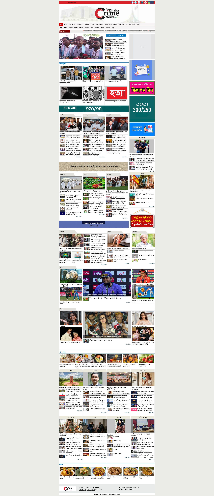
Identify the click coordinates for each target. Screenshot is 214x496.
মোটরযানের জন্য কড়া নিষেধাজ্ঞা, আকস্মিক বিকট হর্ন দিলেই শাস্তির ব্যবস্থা (94, 249)
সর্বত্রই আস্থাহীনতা (142, 259)
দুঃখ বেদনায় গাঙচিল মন (113, 434)
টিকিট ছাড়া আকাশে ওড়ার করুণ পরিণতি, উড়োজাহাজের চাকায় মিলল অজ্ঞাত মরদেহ (116, 150)
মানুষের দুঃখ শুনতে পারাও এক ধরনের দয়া (93, 434)
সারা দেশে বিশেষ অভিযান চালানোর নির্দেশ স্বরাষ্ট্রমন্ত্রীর (111, 31)
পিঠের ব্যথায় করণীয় (119, 251)
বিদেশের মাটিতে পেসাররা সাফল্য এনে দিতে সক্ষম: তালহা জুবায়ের (107, 295)
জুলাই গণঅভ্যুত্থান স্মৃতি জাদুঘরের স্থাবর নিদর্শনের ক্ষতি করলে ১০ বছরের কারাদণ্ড (94, 236)
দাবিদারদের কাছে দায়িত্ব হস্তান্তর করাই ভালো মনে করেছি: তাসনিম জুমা (95, 262)
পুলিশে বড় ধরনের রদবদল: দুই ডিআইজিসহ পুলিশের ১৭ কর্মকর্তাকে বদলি (70, 214)
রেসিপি (138, 24)
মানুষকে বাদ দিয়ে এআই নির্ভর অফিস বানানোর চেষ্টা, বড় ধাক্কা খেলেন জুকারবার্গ (141, 397)
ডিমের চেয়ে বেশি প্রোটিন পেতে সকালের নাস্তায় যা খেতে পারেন (82, 366)
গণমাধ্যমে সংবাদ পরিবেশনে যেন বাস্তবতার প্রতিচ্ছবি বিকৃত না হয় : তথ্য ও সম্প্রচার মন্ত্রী (94, 402)
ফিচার (65, 28)
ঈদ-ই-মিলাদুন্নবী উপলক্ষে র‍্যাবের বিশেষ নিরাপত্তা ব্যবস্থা (64, 260)
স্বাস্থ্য (113, 28)
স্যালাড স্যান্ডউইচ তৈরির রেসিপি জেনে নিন (81, 478)
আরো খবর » (79, 157)
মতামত (71, 28)
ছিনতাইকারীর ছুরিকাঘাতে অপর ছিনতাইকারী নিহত (67, 102)
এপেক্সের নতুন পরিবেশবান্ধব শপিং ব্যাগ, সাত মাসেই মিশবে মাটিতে (93, 195)
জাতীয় (65, 24)
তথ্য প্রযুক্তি (121, 24)
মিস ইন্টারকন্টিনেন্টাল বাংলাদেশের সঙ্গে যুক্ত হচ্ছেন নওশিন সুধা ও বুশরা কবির (143, 343)
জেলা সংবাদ (72, 24)
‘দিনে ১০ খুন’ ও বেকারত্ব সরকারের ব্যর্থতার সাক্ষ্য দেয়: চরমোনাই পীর (115, 58)
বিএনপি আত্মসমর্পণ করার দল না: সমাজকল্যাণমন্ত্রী (73, 57)
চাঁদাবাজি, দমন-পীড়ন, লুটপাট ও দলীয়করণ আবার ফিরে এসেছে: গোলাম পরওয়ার (93, 146)
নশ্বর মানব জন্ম (117, 441)
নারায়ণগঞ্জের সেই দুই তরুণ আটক (113, 81)
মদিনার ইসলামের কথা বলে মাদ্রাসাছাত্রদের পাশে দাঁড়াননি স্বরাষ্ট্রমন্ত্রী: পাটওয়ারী (79, 31)
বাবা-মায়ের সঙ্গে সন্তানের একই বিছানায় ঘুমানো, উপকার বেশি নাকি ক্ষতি (71, 448)
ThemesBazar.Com (114, 494)
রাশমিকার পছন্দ (64, 326)
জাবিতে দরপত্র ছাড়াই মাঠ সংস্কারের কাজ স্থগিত (70, 387)
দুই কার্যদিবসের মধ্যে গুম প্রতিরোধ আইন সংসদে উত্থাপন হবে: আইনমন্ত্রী (70, 150)
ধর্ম (127, 24)
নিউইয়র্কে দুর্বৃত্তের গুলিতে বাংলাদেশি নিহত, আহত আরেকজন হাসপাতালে (118, 393)
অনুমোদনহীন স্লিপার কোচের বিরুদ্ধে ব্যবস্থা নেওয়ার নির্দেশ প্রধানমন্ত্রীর (141, 31)
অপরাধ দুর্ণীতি (108, 24)
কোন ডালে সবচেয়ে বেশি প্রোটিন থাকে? (129, 365)
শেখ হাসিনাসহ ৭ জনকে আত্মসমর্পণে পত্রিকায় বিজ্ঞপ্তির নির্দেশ (141, 453)
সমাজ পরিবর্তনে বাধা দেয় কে (139, 248)
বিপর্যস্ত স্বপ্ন (116, 436)
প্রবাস (61, 28)
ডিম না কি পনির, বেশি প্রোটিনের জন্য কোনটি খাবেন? (98, 365)
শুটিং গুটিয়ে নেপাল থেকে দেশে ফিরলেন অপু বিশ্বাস (106, 337)
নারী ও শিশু (132, 24)
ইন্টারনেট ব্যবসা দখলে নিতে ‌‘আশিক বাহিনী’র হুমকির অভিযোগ (116, 203)
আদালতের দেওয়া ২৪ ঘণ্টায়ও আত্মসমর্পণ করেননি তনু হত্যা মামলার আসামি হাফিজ (95, 241)
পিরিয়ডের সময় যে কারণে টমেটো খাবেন (145, 365)
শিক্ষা (92, 28)
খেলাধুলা (86, 24)
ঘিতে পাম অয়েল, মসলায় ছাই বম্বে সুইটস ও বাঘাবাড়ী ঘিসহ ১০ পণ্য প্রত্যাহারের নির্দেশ (93, 204)
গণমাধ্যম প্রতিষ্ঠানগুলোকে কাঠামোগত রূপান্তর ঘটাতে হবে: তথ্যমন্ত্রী (94, 393)
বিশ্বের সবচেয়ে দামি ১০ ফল (142, 202)
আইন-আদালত (99, 24)
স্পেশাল (108, 28)
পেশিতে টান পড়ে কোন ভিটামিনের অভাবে (117, 248)
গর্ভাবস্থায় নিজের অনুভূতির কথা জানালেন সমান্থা (100, 340)
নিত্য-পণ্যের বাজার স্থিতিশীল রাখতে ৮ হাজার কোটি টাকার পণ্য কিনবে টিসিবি (93, 212)
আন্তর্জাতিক (79, 24)
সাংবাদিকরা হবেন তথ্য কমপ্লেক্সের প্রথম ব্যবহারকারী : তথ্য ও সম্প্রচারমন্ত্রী (94, 397)
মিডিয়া (75, 28)
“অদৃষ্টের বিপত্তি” (117, 453)
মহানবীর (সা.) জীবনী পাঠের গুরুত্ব (98, 436)
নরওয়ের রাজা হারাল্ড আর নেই (113, 153)
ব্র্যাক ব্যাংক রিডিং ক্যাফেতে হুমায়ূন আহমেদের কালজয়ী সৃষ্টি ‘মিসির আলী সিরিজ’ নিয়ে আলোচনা (118, 446)
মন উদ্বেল (115, 449)
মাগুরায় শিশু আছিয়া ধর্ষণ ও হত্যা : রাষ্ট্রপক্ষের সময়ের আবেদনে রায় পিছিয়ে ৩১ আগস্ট (142, 457)
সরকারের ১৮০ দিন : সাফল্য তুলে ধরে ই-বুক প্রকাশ (77, 260)
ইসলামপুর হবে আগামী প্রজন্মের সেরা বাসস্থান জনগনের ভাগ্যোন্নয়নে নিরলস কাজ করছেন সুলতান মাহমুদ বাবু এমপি (141, 160)
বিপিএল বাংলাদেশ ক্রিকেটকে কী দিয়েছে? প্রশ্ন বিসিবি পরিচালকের (105, 298)
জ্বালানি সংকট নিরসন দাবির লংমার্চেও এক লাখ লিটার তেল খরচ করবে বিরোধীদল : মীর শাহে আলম (117, 193)
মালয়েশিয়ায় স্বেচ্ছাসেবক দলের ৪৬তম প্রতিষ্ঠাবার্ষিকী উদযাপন (116, 388)
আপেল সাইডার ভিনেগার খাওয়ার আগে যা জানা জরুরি (114, 365)
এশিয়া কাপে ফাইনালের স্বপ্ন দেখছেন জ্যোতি (142, 284)
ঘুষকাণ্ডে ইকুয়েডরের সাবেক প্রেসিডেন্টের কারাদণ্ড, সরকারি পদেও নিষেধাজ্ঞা (116, 142)
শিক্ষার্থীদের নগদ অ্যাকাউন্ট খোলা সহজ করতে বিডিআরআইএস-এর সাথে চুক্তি (92, 208)
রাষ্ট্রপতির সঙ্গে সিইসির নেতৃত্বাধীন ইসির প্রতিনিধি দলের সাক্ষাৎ (116, 211)
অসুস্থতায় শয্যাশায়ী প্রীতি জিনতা (139, 326)
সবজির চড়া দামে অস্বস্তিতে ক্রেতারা (91, 191)
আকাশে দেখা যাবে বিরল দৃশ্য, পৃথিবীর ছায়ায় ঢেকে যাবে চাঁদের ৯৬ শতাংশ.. (142, 402)
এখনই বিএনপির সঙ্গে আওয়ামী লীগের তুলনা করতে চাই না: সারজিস (93, 150)
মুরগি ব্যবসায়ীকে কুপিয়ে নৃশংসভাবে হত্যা (115, 101)
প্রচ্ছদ (61, 24)
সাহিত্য (102, 28)
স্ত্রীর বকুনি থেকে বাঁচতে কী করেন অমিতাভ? (70, 342)
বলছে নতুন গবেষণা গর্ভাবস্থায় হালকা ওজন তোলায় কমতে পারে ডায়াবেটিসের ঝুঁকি (118, 257)
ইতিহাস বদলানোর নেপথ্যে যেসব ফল (145, 198)
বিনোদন (92, 24)
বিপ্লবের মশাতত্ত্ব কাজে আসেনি (145, 251)
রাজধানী (81, 28)
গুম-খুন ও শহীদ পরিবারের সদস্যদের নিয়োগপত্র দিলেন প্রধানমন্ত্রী (69, 146)
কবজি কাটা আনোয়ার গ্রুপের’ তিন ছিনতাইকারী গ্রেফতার (68, 82)
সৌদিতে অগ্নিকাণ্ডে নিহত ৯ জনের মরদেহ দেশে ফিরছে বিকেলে (69, 205)
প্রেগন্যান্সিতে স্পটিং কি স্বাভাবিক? (74, 455)
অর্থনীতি (115, 24)
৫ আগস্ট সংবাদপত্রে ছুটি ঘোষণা (97, 409)
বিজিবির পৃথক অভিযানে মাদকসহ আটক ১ (93, 81)
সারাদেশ (97, 28)
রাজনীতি (87, 28)
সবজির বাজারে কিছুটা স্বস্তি (95, 198)
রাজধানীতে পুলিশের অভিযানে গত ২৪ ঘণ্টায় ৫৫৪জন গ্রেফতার (92, 102)
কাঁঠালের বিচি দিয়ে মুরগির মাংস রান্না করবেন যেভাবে (97, 478)
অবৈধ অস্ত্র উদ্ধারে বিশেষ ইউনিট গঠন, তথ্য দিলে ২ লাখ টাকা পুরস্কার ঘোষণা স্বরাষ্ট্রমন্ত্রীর (70, 155)
